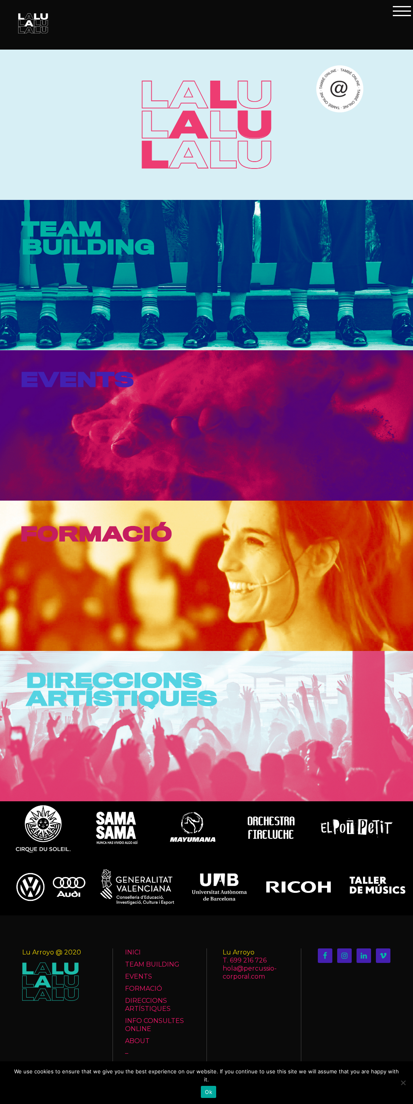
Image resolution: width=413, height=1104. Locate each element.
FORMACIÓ (143, 988)
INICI (133, 952)
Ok (208, 1092)
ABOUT (137, 1041)
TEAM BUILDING (152, 964)
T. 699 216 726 (245, 960)
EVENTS (138, 976)
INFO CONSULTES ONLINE (154, 1025)
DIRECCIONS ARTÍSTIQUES (148, 1005)
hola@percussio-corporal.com (250, 972)
